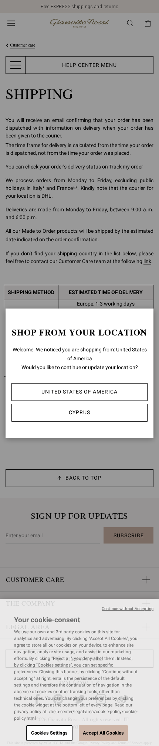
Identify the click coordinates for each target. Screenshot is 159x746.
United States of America (79, 392)
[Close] (143, 332)
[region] (79, 672)
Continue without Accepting (127, 608)
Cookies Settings (49, 733)
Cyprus (79, 412)
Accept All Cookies (103, 733)
